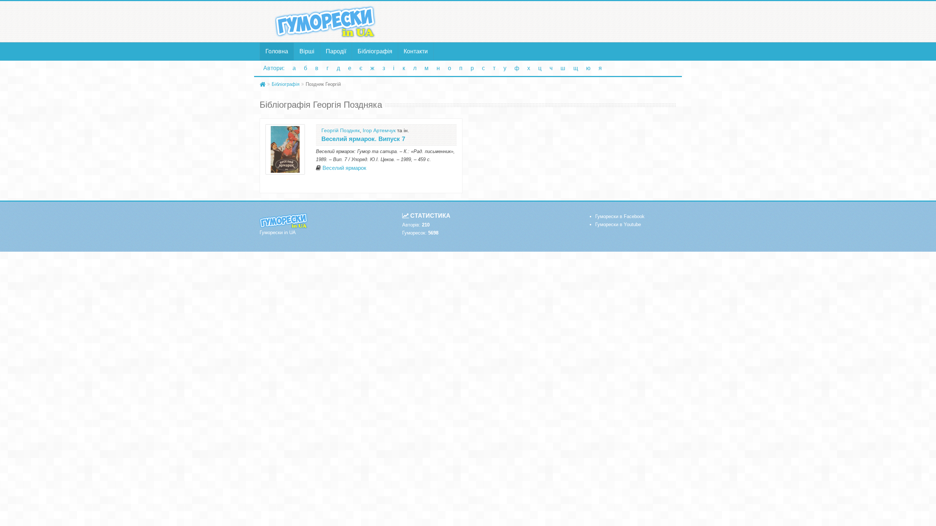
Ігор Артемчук (379, 130)
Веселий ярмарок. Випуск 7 (363, 139)
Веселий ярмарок (344, 168)
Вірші (306, 51)
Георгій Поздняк (340, 130)
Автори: (273, 68)
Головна (276, 51)
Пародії (336, 51)
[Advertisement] (539, 21)
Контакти (416, 51)
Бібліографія (375, 51)
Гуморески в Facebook (620, 216)
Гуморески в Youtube (618, 224)
